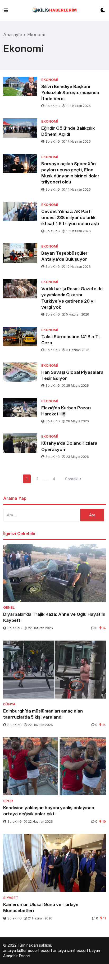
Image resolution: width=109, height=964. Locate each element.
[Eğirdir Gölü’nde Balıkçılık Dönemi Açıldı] (20, 128)
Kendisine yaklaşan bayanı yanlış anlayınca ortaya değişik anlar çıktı (48, 810)
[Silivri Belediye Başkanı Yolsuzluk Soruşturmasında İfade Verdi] (20, 86)
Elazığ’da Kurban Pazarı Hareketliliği (66, 410)
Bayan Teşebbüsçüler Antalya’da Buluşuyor (64, 256)
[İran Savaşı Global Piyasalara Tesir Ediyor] (20, 372)
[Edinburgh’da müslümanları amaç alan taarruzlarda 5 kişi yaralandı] (54, 670)
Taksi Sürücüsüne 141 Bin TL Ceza (71, 339)
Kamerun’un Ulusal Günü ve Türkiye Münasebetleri (41, 907)
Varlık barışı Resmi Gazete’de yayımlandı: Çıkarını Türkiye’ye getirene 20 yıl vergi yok (72, 297)
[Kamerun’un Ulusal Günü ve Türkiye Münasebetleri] (54, 863)
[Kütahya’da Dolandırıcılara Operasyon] (20, 443)
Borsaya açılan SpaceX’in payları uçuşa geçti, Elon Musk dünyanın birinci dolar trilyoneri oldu (70, 173)
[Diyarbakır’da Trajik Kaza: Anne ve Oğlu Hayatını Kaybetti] (54, 573)
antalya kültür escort (21, 950)
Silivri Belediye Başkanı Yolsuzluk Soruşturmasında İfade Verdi (70, 92)
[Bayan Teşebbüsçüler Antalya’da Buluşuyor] (20, 253)
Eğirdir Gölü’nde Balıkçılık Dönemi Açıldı (68, 131)
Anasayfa (12, 34)
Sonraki (72, 478)
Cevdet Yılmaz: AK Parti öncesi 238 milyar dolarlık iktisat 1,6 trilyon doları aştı (70, 217)
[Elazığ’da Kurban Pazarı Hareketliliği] (20, 407)
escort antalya (53, 950)
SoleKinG (53, 106)
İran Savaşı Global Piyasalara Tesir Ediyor (72, 375)
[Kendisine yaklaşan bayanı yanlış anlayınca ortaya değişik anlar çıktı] (54, 766)
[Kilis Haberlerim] (54, 10)
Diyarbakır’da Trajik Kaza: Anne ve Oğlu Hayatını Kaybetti (54, 617)
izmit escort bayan (83, 950)
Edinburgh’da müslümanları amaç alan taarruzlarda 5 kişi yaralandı (43, 714)
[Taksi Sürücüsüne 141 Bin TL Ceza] (20, 336)
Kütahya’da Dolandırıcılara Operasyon (69, 446)
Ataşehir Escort (16, 955)
